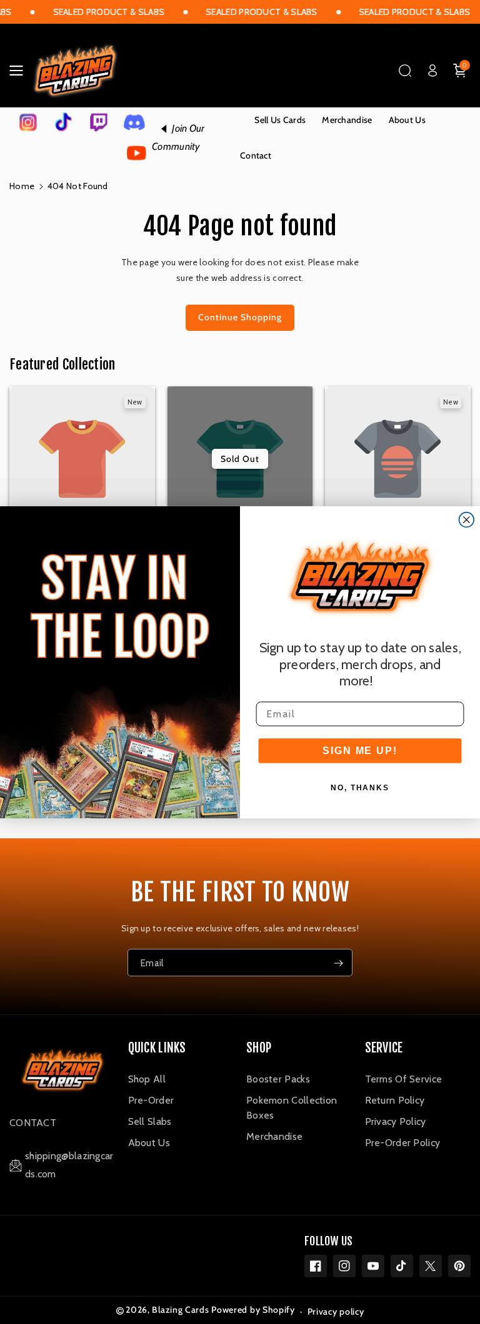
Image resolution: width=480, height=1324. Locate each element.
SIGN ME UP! (359, 750)
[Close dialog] (466, 519)
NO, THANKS (360, 787)
